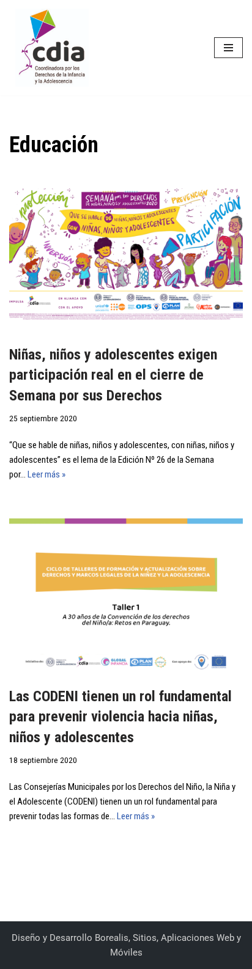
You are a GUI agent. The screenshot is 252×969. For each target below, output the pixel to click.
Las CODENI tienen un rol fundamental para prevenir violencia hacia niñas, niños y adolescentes (120, 717)
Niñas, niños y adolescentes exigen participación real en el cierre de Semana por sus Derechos (113, 375)
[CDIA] (49, 48)
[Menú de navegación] (228, 47)
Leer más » (46, 474)
